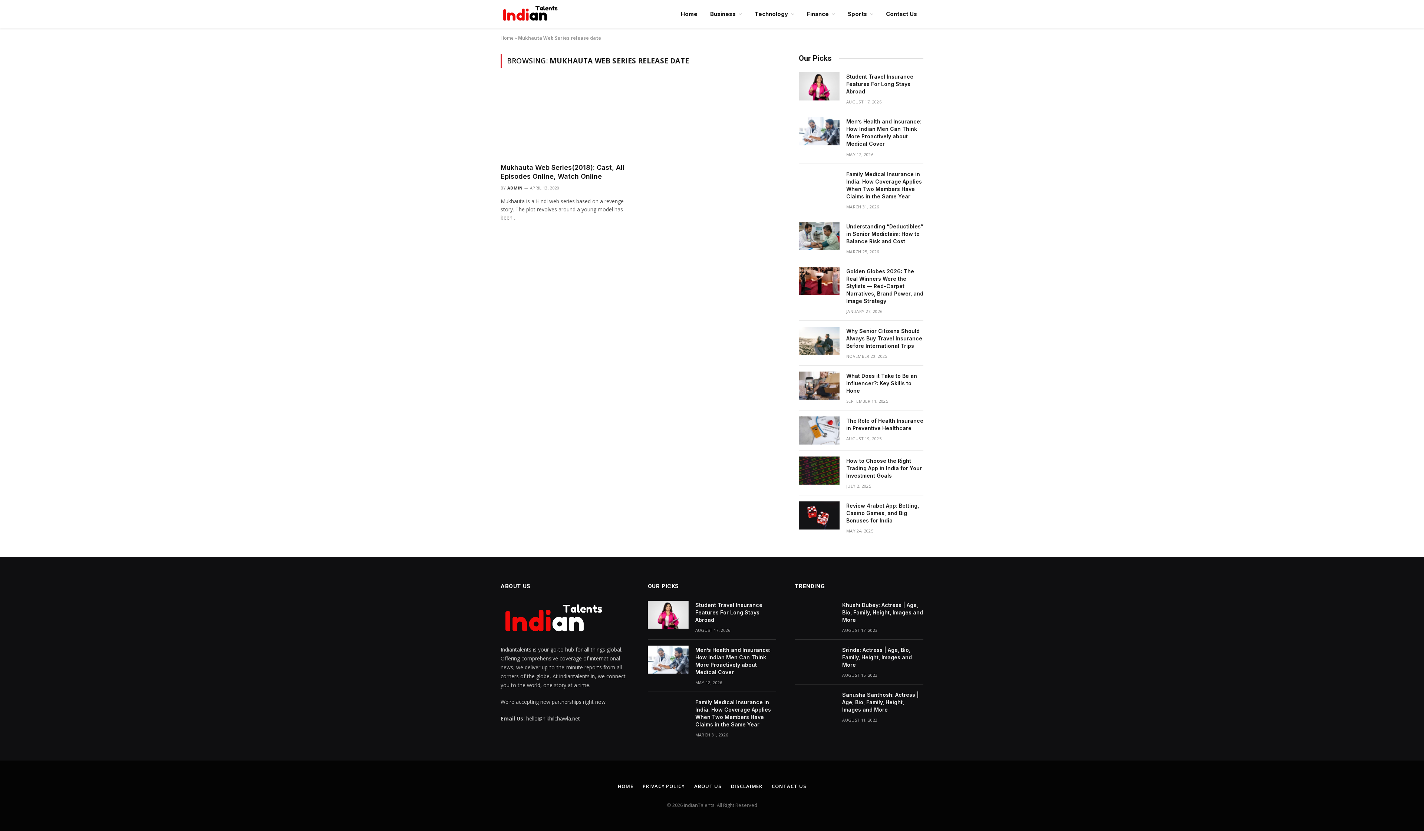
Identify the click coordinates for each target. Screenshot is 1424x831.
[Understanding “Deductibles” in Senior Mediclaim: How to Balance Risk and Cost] (819, 236)
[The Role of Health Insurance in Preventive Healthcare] (819, 430)
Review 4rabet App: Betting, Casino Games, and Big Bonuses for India (882, 513)
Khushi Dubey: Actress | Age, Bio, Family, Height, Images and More (882, 612)
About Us (708, 786)
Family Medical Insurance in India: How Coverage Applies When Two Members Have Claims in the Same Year (884, 185)
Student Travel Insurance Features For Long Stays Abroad (879, 84)
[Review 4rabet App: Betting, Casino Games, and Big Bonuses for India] (819, 515)
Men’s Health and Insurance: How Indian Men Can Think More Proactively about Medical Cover (884, 132)
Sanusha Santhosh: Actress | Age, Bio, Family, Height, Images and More (880, 702)
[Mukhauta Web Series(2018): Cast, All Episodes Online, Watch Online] (567, 120)
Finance (818, 13)
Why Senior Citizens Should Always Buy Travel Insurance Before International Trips (884, 338)
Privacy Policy (664, 786)
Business (723, 13)
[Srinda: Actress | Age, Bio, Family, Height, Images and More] (815, 660)
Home (689, 13)
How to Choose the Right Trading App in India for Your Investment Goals (884, 468)
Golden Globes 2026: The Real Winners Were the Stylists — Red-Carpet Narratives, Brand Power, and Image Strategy (884, 286)
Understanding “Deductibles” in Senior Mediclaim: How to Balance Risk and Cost (884, 233)
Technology (771, 13)
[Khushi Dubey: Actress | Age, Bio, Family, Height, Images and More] (815, 615)
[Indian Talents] (532, 14)
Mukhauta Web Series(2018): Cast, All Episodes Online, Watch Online (562, 172)
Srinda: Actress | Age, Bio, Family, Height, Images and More (877, 657)
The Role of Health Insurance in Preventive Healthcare (884, 424)
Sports (857, 13)
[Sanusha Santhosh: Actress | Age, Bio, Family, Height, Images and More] (815, 704)
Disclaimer (746, 786)
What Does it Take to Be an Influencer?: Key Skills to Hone (881, 383)
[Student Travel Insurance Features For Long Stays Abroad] (819, 86)
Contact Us (901, 13)
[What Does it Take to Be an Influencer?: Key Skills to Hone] (819, 386)
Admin (515, 188)
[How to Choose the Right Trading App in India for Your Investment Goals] (819, 470)
